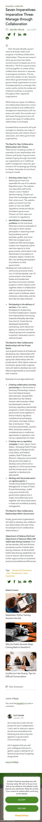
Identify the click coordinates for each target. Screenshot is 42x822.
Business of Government (21, 570)
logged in (21, 703)
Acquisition (10, 6)
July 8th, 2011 (18, 718)
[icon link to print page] (7, 38)
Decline (22, 808)
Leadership (19, 6)
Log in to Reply (12, 762)
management (16, 573)
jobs (8, 573)
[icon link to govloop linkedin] (19, 34)
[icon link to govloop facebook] (14, 34)
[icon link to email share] (24, 34)
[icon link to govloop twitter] (9, 34)
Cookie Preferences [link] (7, 820)
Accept (22, 800)
